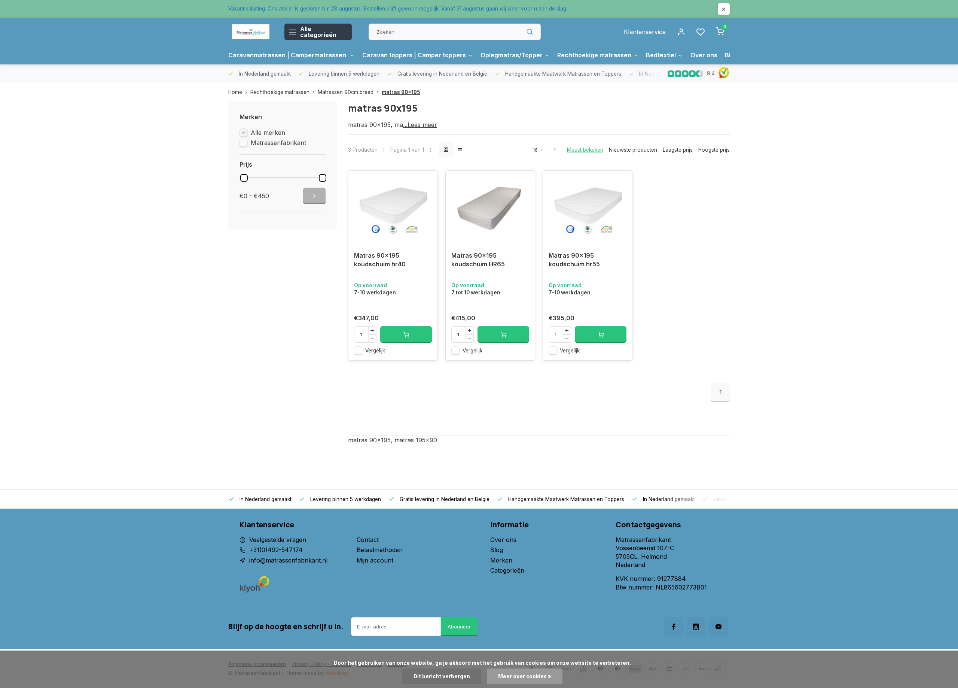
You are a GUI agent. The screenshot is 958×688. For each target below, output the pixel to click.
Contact (368, 539)
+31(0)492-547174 (276, 550)
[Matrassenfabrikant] (250, 32)
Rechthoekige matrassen (594, 55)
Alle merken (268, 132)
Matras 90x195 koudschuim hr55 (574, 259)
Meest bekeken (585, 150)
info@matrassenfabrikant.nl (288, 560)
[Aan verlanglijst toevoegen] (426, 182)
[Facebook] (673, 626)
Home (235, 92)
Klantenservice (645, 32)
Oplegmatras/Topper (511, 55)
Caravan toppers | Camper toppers (414, 55)
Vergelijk (375, 351)
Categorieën (507, 570)
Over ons (703, 55)
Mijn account (375, 560)
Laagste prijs (678, 150)
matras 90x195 (401, 92)
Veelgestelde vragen (277, 539)
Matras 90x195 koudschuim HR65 (478, 259)
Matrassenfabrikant (278, 142)
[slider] (244, 178)
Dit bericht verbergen (442, 676)
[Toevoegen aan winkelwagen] (406, 334)
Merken (501, 560)
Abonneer (459, 627)
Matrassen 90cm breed (345, 92)
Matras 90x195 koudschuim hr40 (380, 259)
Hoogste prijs (714, 150)
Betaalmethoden (380, 550)
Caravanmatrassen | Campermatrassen (288, 55)
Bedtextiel (661, 55)
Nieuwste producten (633, 150)
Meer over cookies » (524, 676)
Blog (496, 550)
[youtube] (718, 626)
